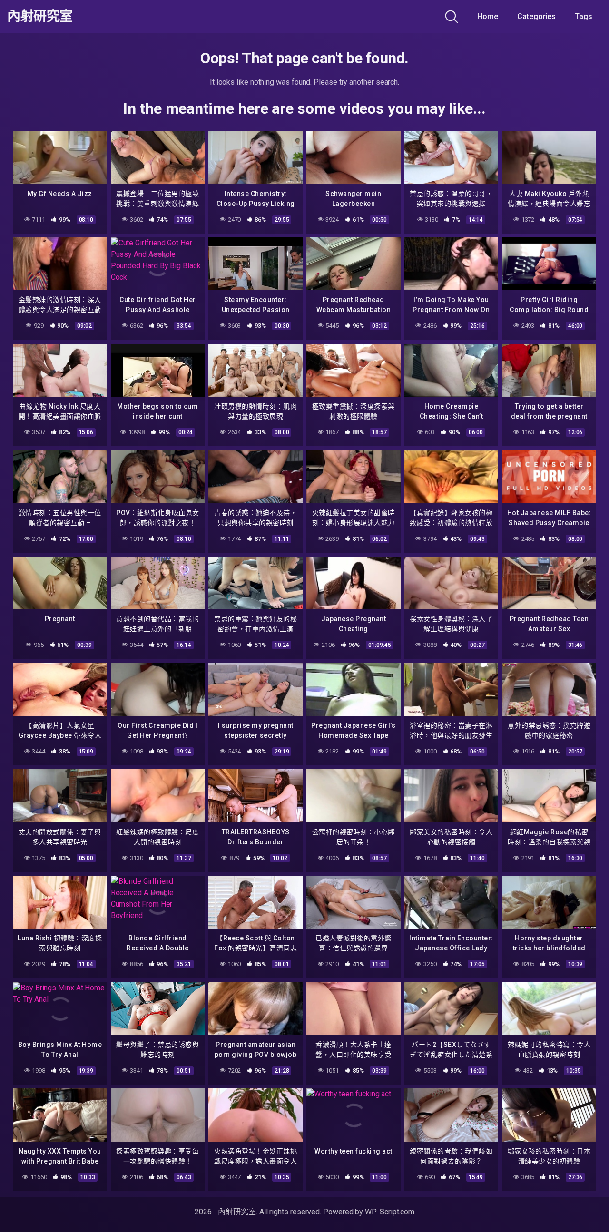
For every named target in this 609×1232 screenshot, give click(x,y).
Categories (536, 16)
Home (487, 16)
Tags (583, 16)
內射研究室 (40, 16)
